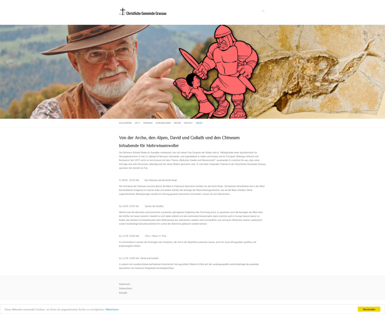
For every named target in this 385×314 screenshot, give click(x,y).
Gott (137, 123)
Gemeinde (148, 123)
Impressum (124, 283)
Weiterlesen (112, 309)
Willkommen (125, 123)
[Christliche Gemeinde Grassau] (142, 12)
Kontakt (188, 123)
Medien (177, 123)
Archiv (199, 123)
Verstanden (369, 309)
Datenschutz (125, 288)
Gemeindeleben (163, 123)
